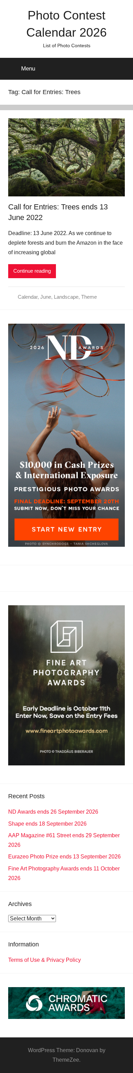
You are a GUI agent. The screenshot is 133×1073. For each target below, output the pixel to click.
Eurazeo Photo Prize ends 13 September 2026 (64, 856)
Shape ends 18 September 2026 (47, 824)
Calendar (28, 297)
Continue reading (32, 271)
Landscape (66, 297)
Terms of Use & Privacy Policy (44, 960)
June (45, 297)
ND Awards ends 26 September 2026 (53, 812)
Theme (89, 297)
